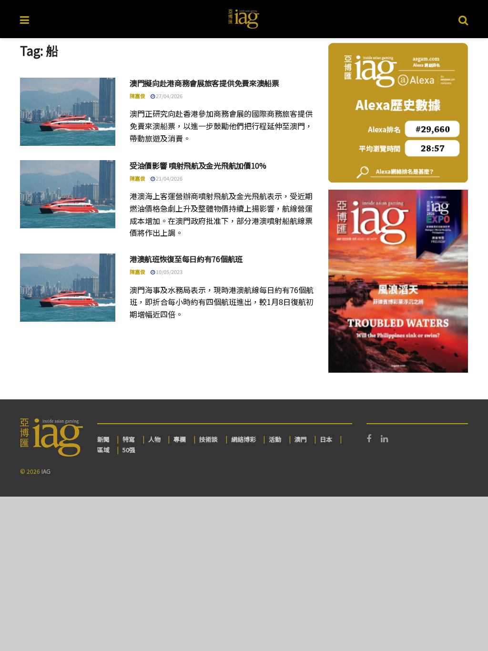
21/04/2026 (169, 178)
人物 (154, 439)
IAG (46, 471)
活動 (275, 439)
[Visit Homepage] (244, 19)
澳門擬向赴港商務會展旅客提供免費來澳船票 (204, 83)
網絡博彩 (243, 439)
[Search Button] (463, 19)
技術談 (208, 439)
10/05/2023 (169, 271)
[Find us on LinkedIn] (384, 439)
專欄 (179, 439)
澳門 (301, 439)
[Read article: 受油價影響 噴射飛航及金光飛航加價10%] (67, 194)
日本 (326, 439)
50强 (128, 449)
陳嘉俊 (137, 96)
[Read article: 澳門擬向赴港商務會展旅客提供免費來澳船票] (67, 112)
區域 (103, 449)
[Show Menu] (24, 19)
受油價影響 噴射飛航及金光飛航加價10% (198, 165)
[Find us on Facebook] (368, 439)
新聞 (103, 439)
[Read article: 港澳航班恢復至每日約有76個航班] (67, 288)
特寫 (128, 439)
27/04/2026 (169, 96)
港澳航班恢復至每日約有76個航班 (186, 258)
